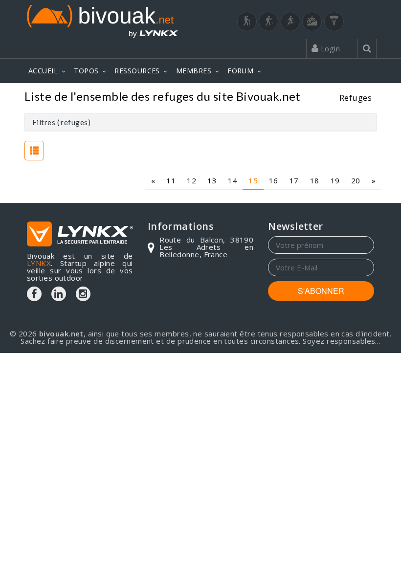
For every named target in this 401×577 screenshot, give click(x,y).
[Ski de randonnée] (290, 21)
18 (314, 180)
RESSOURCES (137, 70)
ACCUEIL (43, 70)
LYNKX (39, 263)
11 (171, 180)
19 (335, 180)
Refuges (355, 97)
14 (232, 180)
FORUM (240, 70)
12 (191, 180)
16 (273, 180)
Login (329, 48)
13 (212, 180)
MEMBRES (193, 70)
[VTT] (312, 21)
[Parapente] (334, 21)
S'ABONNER (321, 290)
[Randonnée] (247, 21)
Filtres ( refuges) (61, 122)
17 (294, 180)
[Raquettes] (268, 21)
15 (253, 180)
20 (355, 180)
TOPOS (86, 70)
